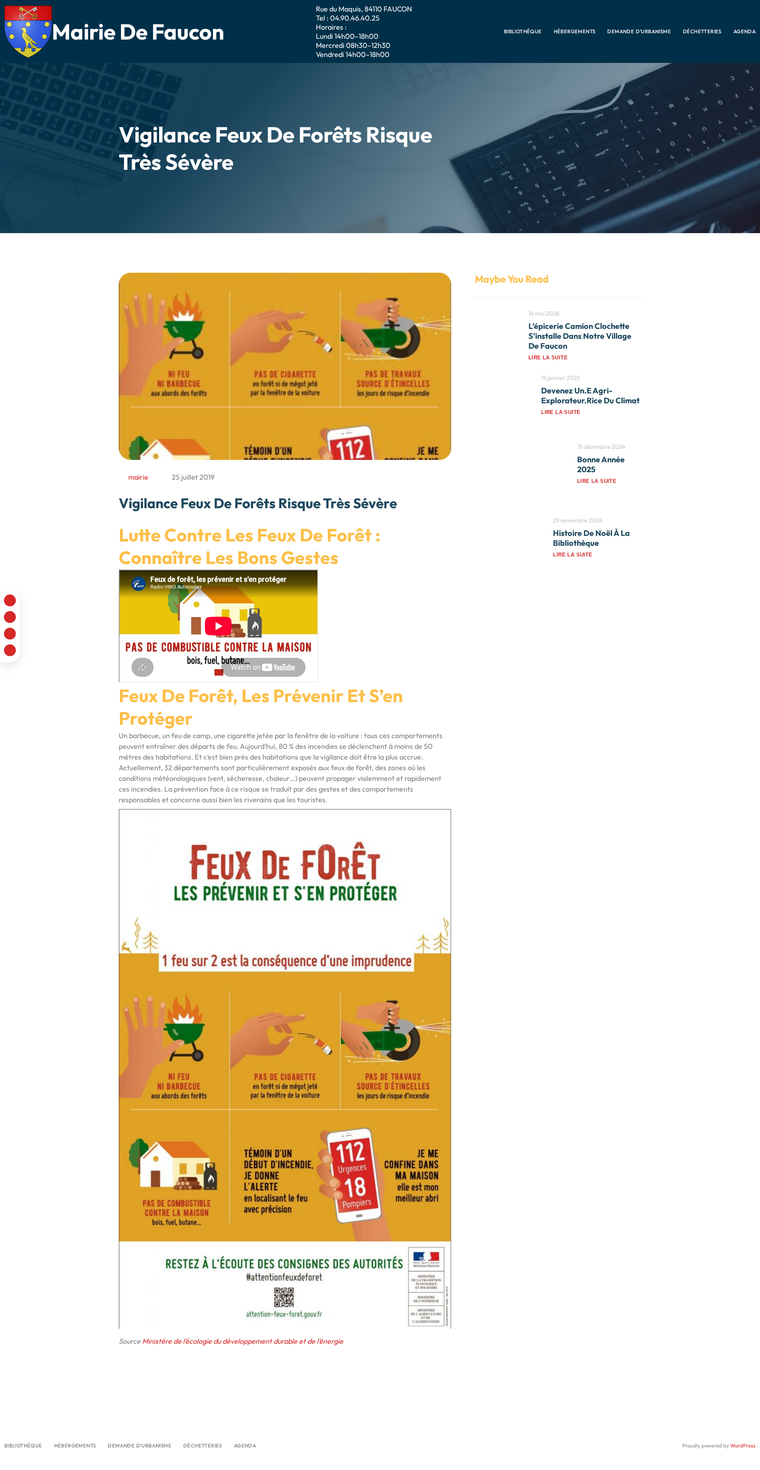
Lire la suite (548, 358)
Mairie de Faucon (138, 31)
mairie (138, 477)
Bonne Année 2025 (601, 464)
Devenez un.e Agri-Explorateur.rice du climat (590, 395)
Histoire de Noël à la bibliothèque (591, 538)
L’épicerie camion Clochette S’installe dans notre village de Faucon (579, 336)
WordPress (743, 1445)
